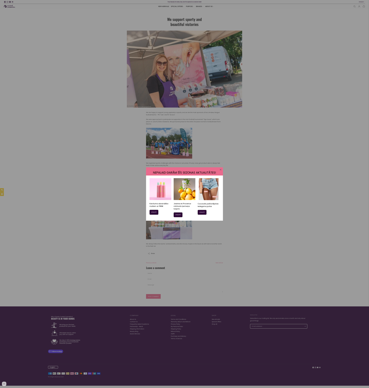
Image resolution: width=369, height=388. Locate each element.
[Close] (220, 169)
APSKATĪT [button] (154, 212)
